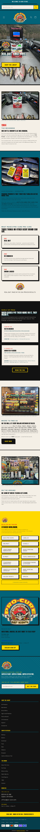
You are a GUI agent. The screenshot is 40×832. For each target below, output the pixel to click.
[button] (4, 17)
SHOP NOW (8, 441)
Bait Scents (4, 707)
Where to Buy (4, 771)
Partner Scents (5, 716)
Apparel (3, 722)
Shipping (16, 822)
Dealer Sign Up (4, 774)
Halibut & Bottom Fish (6, 755)
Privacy (2, 822)
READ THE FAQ (20, 370)
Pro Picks (3, 768)
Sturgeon (3, 752)
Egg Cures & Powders (6, 713)
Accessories (4, 725)
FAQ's (2, 780)
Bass (2, 746)
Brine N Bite (4, 710)
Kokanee (3, 749)
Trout (2, 743)
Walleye (3, 734)
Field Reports (4, 777)
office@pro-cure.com (7, 640)
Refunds (11, 822)
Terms (7, 822)
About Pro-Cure (5, 765)
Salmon (3, 737)
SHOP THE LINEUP (11, 65)
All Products (4, 704)
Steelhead (3, 740)
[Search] (36, 7)
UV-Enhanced (4, 719)
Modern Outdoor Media (21, 830)
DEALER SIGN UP (10, 648)
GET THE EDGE (31, 686)
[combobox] (17, 7)
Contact (3, 783)
